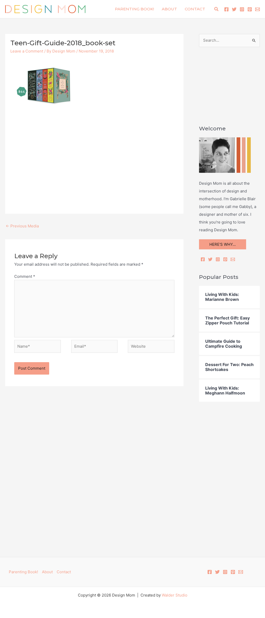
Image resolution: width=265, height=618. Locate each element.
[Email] (233, 259)
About (169, 8)
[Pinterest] (249, 9)
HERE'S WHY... (222, 244)
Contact (195, 8)
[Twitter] (234, 9)
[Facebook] (226, 9)
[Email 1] (257, 9)
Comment (24, 276)
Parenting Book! (134, 8)
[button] (216, 9)
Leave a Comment (26, 51)
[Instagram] (242, 9)
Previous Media (22, 226)
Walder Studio (174, 595)
